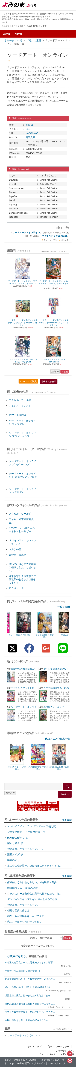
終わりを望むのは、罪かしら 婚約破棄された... (29, 987)
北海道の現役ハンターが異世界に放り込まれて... (30, 978)
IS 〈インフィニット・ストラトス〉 (22, 542)
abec (28, 129)
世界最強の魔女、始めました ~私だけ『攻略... (28, 995)
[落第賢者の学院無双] (60, 763)
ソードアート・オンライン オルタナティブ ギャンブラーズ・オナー (53, 283)
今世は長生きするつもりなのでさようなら (26, 1020)
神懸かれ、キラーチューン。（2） (26, 848)
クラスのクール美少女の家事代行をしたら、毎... (34, 893)
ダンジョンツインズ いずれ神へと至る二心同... (33, 899)
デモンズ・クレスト (20, 405)
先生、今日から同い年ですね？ (24, 921)
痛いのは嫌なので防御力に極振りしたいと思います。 (22, 567)
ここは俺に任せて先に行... (18, 768)
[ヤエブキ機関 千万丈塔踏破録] (38, 631)
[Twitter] (12, 651)
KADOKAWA (32, 133)
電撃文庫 (30, 137)
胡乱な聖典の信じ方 (18, 910)
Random (65, 794)
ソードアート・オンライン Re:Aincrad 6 (53, 360)
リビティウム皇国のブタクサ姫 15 (22, 970)
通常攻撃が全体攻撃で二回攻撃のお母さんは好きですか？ (22, 579)
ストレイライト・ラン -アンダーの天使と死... (32, 826)
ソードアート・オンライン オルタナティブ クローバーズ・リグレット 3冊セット (53, 322)
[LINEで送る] (62, 651)
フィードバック (47, 1054)
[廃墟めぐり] (59, 631)
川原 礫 (29, 124)
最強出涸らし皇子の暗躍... (39, 768)
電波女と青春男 (17, 555)
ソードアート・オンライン (26, 232)
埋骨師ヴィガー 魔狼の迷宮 (22, 888)
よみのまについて (65, 1050)
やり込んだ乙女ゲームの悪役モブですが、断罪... (30, 962)
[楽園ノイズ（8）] (17, 631)
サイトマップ (34, 1046)
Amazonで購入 (28, 381)
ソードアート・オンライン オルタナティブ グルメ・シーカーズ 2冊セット (22, 322)
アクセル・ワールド (20, 400)
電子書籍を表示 (48, 381)
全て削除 (57, 1029)
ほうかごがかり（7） (19, 837)
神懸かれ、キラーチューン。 (23, 904)
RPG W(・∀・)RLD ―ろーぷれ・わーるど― (22, 529)
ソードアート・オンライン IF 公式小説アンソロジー (23, 476)
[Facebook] (29, 651)
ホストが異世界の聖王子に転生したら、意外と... (30, 1011)
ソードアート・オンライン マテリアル (22, 422)
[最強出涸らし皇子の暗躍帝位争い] (39, 763)
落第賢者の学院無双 (60, 767)
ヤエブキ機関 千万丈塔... (38, 636)
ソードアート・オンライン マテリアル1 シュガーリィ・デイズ (22, 282)
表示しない (67, 1029)
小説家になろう (16, 956)
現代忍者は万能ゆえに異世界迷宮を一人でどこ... (30, 1003)
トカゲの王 (15, 549)
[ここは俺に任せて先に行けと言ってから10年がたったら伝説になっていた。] (18, 763)
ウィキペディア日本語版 (54, 235)
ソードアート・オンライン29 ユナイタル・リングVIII (22, 360)
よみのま (60, 1063)
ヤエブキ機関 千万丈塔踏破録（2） (26, 832)
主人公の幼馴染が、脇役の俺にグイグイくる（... (34, 865)
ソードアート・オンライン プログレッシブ (22, 434)
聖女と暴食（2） (16, 843)
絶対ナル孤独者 (17, 415)
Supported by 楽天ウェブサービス (55, 251)
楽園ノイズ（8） (17, 635)
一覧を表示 (63, 606)
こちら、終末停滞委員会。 (21, 520)
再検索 (64, 371)
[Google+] (46, 651)
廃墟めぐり (59, 635)
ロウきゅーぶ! (16, 588)
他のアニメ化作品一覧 (57, 738)
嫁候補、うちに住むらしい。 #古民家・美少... (33, 882)
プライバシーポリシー (57, 1046)
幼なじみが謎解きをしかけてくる (25, 916)
